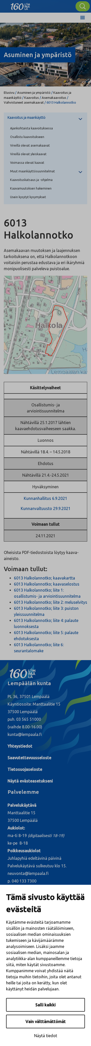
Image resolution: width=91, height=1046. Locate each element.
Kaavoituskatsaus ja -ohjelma (31, 179)
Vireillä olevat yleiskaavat (28, 154)
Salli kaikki (45, 1005)
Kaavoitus (31, 97)
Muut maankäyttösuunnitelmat (32, 171)
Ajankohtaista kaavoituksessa (31, 128)
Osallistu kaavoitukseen (27, 136)
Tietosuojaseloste (25, 769)
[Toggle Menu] (82, 18)
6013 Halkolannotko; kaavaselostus (46, 584)
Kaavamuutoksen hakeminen (31, 188)
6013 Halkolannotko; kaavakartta (44, 578)
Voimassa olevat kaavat (27, 162)
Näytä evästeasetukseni (30, 781)
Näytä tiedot (45, 1035)
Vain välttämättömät (46, 1021)
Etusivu (9, 92)
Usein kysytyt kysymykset (28, 197)
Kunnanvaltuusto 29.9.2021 (46, 508)
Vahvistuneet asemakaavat (24, 102)
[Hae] (83, 6)
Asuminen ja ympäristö (34, 92)
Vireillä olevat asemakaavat (30, 145)
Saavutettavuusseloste (29, 757)
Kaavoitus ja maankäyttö (27, 117)
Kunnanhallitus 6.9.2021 (45, 498)
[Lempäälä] (20, 5)
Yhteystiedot (20, 746)
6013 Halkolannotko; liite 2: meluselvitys (50, 602)
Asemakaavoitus (54, 97)
